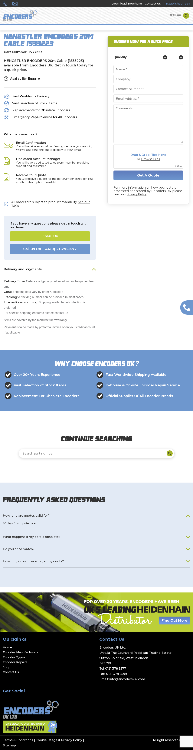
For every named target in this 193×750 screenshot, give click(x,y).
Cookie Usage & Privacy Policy (59, 740)
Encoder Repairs (15, 662)
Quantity (120, 57)
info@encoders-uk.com (127, 679)
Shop (6, 667)
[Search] (170, 453)
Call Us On (50, 249)
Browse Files (150, 159)
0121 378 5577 (115, 668)
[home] (20, 16)
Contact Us (153, 3)
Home (7, 647)
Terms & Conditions (18, 740)
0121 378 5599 (116, 674)
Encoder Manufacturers (20, 652)
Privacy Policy (136, 194)
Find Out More (174, 620)
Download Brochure (127, 3)
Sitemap (9, 745)
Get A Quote (148, 175)
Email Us (50, 236)
